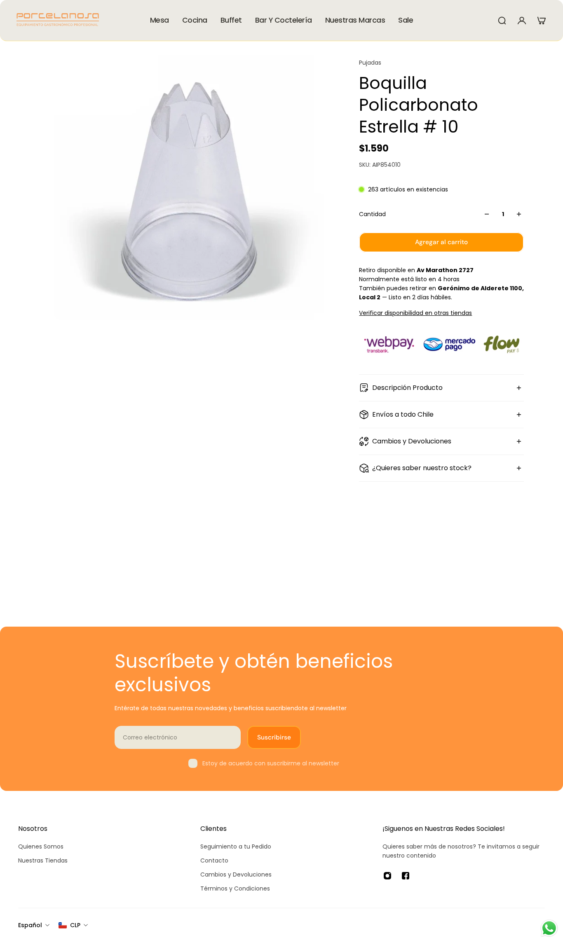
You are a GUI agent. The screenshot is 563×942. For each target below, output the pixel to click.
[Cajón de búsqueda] (502, 21)
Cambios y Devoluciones (411, 441)
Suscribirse (274, 737)
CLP (75, 925)
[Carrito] (541, 21)
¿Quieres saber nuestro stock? (422, 468)
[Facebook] (405, 876)
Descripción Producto (407, 387)
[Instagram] (387, 876)
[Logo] (57, 20)
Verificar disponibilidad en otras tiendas (415, 313)
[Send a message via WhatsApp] (549, 928)
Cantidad (372, 214)
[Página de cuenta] (522, 21)
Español (30, 925)
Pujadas (370, 62)
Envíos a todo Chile (403, 414)
